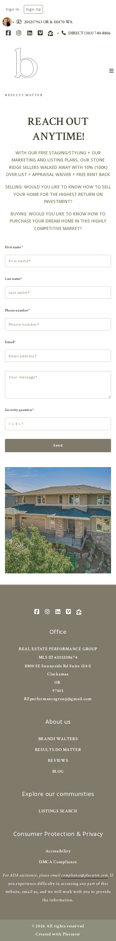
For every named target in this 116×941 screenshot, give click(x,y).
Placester (71, 934)
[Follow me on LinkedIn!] (29, 33)
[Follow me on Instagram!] (19, 33)
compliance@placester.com (84, 875)
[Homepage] (26, 67)
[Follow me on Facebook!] (8, 33)
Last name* (13, 278)
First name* (14, 247)
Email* (10, 341)
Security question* (19, 409)
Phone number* (17, 310)
